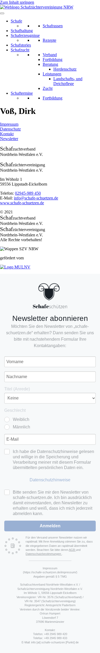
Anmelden (50, 526)
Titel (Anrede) (17, 389)
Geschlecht (15, 410)
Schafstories (21, 45)
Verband (50, 54)
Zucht (48, 88)
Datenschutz (10, 129)
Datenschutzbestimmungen (44, 553)
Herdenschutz (65, 69)
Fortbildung (52, 59)
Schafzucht (20, 50)
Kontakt (7, 134)
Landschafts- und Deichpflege (67, 81)
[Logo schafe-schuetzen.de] (50, 295)
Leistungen (52, 74)
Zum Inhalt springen (17, 2)
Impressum (9, 124)
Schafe (16, 21)
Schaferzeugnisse (25, 35)
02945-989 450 (28, 193)
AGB (72, 549)
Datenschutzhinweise (50, 480)
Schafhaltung (22, 30)
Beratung (50, 64)
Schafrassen (53, 26)
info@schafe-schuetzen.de (36, 198)
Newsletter (9, 138)
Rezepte (49, 40)
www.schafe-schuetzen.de (22, 203)
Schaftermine (22, 93)
